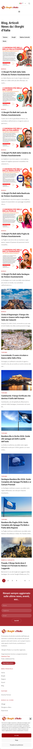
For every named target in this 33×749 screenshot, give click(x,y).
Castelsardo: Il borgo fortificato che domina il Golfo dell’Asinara (16, 397)
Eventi (3, 682)
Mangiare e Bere (6, 707)
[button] (30, 718)
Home (3, 672)
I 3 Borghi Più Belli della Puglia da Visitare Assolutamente (15, 235)
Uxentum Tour (5, 656)
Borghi (14, 37)
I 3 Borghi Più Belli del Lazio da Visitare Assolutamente (14, 113)
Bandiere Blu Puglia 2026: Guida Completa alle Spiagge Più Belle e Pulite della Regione (15, 525)
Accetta (16, 735)
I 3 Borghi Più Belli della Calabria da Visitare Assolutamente (16, 154)
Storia (4, 41)
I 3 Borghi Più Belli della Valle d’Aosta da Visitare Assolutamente (15, 73)
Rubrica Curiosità (25, 37)
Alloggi (3, 704)
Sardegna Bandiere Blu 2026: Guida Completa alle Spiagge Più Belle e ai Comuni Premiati (16, 482)
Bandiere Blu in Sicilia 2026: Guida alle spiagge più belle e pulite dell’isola (15, 439)
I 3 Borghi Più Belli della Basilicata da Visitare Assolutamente (15, 194)
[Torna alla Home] (9, 7)
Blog (2, 686)
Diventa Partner (6, 695)
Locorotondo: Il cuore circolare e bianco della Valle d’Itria (14, 356)
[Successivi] (29, 580)
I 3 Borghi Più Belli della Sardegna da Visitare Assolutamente (15, 275)
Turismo (5, 37)
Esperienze (4, 710)
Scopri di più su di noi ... (8, 663)
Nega (16, 740)
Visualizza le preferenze (16, 745)
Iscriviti (16, 621)
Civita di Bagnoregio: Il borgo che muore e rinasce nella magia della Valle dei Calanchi (15, 317)
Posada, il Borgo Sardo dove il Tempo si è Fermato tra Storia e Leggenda (14, 566)
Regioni (3, 679)
